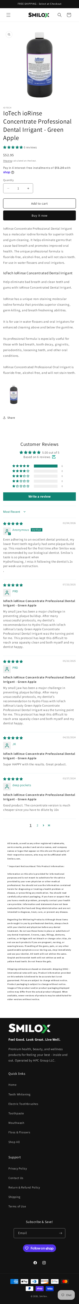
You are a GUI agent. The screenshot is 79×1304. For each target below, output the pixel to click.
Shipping (7, 160)
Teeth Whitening (19, 1094)
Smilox (43, 1296)
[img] (13, 524)
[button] (8, 15)
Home (12, 1085)
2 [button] (37, 825)
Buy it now (40, 215)
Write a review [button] (39, 496)
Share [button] (11, 418)
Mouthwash (16, 1123)
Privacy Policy (17, 1168)
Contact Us (15, 1178)
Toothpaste (16, 1113)
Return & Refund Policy (24, 1187)
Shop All (14, 1142)
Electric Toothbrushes (23, 1104)
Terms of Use (17, 1206)
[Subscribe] (60, 1233)
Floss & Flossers (19, 1132)
